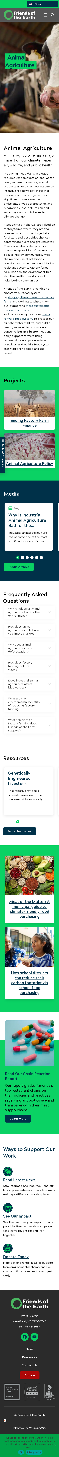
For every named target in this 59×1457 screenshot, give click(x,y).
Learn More (18, 1118)
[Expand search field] (52, 15)
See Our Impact (17, 1216)
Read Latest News (19, 1180)
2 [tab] (22, 557)
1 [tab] (17, 557)
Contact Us (29, 1365)
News (29, 1349)
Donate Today (16, 1256)
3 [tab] (27, 557)
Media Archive (18, 567)
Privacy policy (34, 1452)
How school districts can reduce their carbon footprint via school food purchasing (29, 983)
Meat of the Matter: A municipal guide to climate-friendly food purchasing (29, 909)
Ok (21, 1452)
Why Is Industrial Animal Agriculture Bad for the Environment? (27, 520)
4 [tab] (32, 557)
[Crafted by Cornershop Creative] (6, 1420)
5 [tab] (36, 557)
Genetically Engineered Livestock (19, 778)
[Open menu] (45, 15)
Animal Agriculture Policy (29, 463)
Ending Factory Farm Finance (30, 423)
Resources (29, 1357)
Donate (29, 1375)
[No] (55, 1445)
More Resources (19, 831)
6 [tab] (41, 557)
